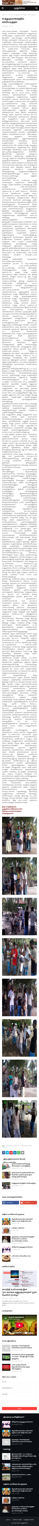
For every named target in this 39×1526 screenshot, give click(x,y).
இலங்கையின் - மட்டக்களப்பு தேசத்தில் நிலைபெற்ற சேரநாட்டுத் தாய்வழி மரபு (24, 1456)
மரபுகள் (10, 15)
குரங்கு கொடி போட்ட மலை (21, 1475)
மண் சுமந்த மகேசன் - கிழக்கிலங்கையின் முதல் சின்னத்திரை (21, 1367)
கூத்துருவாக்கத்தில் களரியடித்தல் (24, 1183)
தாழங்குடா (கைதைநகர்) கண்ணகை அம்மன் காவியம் (22, 1347)
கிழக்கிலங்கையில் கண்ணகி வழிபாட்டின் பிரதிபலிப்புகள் (22, 1220)
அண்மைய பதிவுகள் (12, 1146)
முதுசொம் (19, 8)
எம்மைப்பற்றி (17, 1520)
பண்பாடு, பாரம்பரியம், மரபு (21, 1256)
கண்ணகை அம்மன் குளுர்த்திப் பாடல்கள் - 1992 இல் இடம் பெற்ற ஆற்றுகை (23, 1357)
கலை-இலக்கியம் (26, 1146)
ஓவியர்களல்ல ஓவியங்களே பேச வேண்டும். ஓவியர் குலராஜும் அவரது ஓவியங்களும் (23, 1175)
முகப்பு (4, 15)
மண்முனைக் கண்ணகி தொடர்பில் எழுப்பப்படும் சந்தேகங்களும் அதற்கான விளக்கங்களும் (24, 1466)
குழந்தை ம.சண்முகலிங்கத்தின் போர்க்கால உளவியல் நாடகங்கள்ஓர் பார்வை (23, 1239)
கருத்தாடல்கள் (28, 1520)
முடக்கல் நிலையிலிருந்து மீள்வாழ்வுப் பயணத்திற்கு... (21, 1165)
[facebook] (10, 1202)
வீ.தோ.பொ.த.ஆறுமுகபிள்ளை (22, 1247)
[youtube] (28, 1202)
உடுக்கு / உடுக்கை (18, 1228)
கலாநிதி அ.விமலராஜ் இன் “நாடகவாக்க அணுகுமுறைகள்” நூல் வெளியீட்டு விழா (19, 1292)
